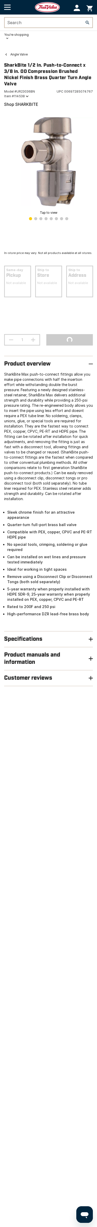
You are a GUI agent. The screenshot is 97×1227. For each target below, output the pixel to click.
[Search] (87, 22)
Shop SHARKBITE (21, 104)
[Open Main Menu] (7, 7)
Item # (14, 96)
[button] (77, 8)
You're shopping (16, 35)
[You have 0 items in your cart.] (89, 7)
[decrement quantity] (11, 339)
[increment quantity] (33, 339)
